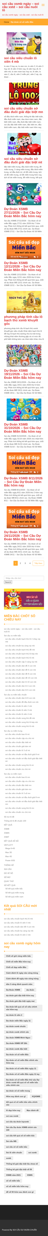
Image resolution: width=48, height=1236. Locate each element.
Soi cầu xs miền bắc (12, 636)
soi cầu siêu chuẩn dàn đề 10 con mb (21, 678)
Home (6, 22)
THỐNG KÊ (9, 865)
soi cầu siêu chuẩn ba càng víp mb (20, 646)
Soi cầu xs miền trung (13, 731)
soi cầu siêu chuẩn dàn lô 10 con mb (20, 682)
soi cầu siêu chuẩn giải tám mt (18, 746)
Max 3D (8, 852)
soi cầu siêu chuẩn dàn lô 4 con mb (20, 686)
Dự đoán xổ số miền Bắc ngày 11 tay (22, 1074)
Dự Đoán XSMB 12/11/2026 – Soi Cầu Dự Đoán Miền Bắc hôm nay (22, 266)
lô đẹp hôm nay (13, 1110)
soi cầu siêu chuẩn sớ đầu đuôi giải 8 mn (22, 797)
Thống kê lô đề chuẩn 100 (15, 821)
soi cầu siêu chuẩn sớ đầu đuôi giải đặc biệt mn (23, 110)
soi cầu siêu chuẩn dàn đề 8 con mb (20, 674)
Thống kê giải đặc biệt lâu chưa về (22, 1164)
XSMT (6, 837)
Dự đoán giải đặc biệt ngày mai (20, 1001)
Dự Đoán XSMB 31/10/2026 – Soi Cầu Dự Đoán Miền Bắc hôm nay (22, 428)
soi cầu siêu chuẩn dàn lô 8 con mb (20, 698)
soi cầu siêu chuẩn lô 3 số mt (17, 750)
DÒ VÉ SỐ (8, 873)
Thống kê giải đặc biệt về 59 (19, 1169)
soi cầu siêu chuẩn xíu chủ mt (17, 769)
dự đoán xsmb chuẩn (16, 1026)
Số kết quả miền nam (14, 897)
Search (8, 582)
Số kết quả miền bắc (14, 889)
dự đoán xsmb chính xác (17, 1032)
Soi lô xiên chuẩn (14, 1152)
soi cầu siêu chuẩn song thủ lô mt (19, 765)
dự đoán (30, 990)
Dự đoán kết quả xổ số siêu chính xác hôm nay (21, 1008)
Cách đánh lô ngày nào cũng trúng (22, 973)
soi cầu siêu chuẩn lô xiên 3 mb (18, 710)
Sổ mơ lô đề (9, 817)
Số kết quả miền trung (14, 893)
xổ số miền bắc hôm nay (17, 1186)
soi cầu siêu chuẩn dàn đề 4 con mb (20, 666)
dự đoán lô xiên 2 (14, 1015)
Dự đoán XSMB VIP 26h (16, 1043)
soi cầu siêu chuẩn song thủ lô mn (19, 808)
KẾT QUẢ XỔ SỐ (11, 841)
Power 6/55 (10, 860)
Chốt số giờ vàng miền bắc (18, 956)
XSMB (6, 829)
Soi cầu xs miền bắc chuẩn (15, 695)
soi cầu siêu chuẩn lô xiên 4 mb (20, 59)
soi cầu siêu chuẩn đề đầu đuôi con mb (21, 702)
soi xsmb (32, 1152)
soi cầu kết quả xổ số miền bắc (20, 1136)
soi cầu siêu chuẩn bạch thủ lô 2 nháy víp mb (22, 640)
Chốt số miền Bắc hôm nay (18, 962)
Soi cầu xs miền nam (13, 774)
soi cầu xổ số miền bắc (16, 1147)
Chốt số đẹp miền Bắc (16, 967)
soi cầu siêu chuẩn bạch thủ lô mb (19, 658)
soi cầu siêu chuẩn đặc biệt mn (18, 785)
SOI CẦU (8, 869)
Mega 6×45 (10, 848)
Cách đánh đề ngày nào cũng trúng (22, 978)
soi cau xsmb (12, 1116)
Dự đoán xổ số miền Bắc (17, 1054)
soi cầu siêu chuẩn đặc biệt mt (18, 742)
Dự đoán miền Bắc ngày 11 (18, 1021)
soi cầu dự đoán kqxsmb (17, 1122)
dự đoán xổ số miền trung (18, 1091)
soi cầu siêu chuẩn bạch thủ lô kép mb (21, 654)
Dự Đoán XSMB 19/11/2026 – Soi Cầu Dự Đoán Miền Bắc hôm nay (22, 374)
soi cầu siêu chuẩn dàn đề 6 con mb (20, 670)
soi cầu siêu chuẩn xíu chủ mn (18, 812)
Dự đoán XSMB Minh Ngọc (18, 1038)
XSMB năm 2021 (13, 1175)
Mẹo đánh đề (33, 1110)
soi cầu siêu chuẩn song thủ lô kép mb (21, 722)
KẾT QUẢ (8, 825)
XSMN (6, 833)
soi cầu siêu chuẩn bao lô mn (17, 777)
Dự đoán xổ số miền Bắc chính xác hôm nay (22, 1061)
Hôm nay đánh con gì (16, 1096)
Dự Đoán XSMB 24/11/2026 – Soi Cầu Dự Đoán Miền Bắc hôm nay (22, 535)
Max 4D (8, 856)
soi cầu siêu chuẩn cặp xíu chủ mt (19, 738)
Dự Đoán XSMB (13, 990)
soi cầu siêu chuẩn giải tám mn (18, 789)
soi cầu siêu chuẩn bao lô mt (17, 734)
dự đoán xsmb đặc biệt (16, 1049)
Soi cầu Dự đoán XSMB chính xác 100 (21, 1128)
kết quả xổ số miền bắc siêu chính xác (21, 1103)
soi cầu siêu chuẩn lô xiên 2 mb (18, 706)
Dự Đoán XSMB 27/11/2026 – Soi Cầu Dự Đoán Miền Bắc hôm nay (22, 212)
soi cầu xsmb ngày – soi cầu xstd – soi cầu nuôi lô (20, 7)
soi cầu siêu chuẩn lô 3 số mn (17, 793)
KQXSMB (36, 1096)
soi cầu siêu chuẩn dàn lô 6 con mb (20, 690)
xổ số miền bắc (13, 1181)
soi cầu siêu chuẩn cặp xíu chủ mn (20, 781)
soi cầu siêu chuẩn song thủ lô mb (19, 726)
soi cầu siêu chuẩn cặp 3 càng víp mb (21, 662)
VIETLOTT (8, 845)
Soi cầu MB (11, 1141)
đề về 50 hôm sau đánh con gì (20, 1192)
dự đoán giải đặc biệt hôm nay (20, 995)
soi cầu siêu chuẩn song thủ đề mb (20, 718)
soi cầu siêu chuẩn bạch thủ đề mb (20, 650)
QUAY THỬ (9, 881)
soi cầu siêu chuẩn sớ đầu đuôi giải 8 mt (22, 754)
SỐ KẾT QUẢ (9, 885)
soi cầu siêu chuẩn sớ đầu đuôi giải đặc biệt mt (23, 160)
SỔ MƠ (7, 877)
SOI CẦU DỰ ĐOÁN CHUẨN (25, 1230)
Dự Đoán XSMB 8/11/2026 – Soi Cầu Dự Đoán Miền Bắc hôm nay (23, 481)
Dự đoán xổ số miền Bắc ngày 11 (21, 1068)
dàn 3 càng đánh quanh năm (19, 984)
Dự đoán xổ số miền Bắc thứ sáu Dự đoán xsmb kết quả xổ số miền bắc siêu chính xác (22, 1082)
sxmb (8, 1158)
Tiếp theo (38, 563)
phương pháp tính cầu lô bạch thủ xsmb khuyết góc (23, 320)
